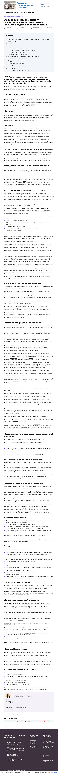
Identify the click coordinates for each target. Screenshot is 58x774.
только (11, 298)
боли (13, 449)
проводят (26, 588)
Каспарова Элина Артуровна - (20, 695)
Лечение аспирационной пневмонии (17, 67)
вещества (28, 199)
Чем (5, 416)
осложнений (36, 393)
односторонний (11, 365)
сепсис (41, 465)
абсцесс (25, 627)
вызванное (17, 467)
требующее (9, 230)
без (39, 557)
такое (7, 152)
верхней (35, 554)
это (27, 115)
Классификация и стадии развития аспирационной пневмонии (23, 56)
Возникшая (7, 408)
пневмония (15, 168)
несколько (43, 101)
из (16, 181)
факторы (29, 396)
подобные (17, 276)
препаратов (28, 623)
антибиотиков (30, 134)
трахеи (12, 130)
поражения (37, 454)
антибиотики (13, 614)
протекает (24, 306)
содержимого (14, 87)
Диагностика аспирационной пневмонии (18, 60)
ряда (45, 142)
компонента (46, 139)
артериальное (29, 506)
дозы (11, 623)
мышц (43, 244)
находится (21, 341)
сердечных (17, 506)
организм (38, 199)
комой (15, 238)
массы (26, 303)
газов (41, 536)
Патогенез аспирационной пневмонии (17, 54)
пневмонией (26, 642)
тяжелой (47, 117)
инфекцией (33, 664)
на (28, 101)
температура (45, 448)
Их (10, 620)
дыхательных (18, 328)
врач (40, 492)
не (22, 101)
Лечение (10, 45)
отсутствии (23, 610)
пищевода (23, 576)
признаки (15, 421)
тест (18, 530)
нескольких (33, 302)
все (52, 199)
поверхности (27, 350)
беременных (29, 117)
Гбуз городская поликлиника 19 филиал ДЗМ (33, 746)
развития (23, 359)
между (14, 379)
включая (6, 494)
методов (19, 548)
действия (26, 333)
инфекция (15, 381)
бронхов (35, 567)
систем (31, 468)
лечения (49, 152)
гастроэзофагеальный (9, 245)
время (48, 182)
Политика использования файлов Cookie (48, 760)
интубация (29, 128)
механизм (12, 364)
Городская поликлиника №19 (12, 12)
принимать (20, 620)
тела (29, 303)
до (21, 297)
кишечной (47, 136)
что (15, 105)
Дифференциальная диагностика (17, 65)
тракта (33, 248)
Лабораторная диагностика (16, 61)
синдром (30, 86)
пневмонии (42, 178)
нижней (19, 554)
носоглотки (7, 239)
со (39, 370)
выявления (15, 570)
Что (5, 152)
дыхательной (44, 416)
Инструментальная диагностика (17, 63)
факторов (21, 606)
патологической (49, 270)
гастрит (40, 222)
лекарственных (9, 634)
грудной (6, 297)
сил (10, 211)
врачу (25, 498)
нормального (42, 236)
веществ (12, 317)
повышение (41, 520)
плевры (18, 342)
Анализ (8, 520)
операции (12, 226)
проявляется (21, 204)
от (11, 98)
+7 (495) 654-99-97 (15, 745)
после (42, 168)
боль (48, 295)
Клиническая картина (13, 41)
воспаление (22, 168)
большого (8, 569)
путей (23, 328)
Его (51, 256)
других (19, 139)
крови (5, 382)
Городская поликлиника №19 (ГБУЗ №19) (25, 5)
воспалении (40, 410)
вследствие (7, 101)
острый (43, 474)
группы (24, 181)
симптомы (40, 286)
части (27, 373)
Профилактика (9, 676)
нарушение (46, 465)
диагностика (11, 594)
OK (55, 772)
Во (5, 504)
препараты (17, 603)
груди (17, 449)
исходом (48, 99)
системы (32, 535)
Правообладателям (47, 755)
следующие (16, 442)
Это (52, 236)
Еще (5, 474)
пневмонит (15, 86)
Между (14, 341)
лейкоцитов (47, 520)
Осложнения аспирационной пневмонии (18, 58)
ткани (39, 359)
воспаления (7, 105)
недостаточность (19, 205)
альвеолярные (13, 358)
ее (52, 179)
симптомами (48, 170)
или (47, 118)
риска (33, 396)
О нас (44, 762)
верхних (24, 427)
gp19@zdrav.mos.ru (14, 755)
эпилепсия (8, 218)
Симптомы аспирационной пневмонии (17, 52)
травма (17, 220)
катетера (14, 636)
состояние (38, 115)
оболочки (36, 268)
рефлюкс (35, 222)
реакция (25, 408)
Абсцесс (8, 452)
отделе (31, 554)
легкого (12, 452)
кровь (25, 381)
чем (18, 182)
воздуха (27, 633)
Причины (10, 43)
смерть (28, 205)
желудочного (7, 87)
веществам (15, 350)
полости (16, 128)
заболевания (7, 134)
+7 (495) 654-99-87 (11, 749)
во (11, 272)
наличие (23, 524)
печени (32, 470)
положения (37, 424)
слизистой (31, 268)
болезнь (13, 428)
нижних (19, 347)
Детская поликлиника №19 (28, 12)
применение (23, 134)
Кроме (5, 268)
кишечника (40, 136)
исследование (23, 541)
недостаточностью (27, 419)
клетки (42, 348)
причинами (48, 245)
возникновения (20, 439)
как (41, 134)
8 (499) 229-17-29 (46, 6)
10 (25, 178)
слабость (50, 302)
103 (17, 744)
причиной (15, 236)
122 (18, 741)
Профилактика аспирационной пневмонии (19, 70)
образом (31, 358)
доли (22, 554)
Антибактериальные (9, 603)
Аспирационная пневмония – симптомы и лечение (20, 47)
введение (18, 142)
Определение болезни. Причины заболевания (19, 48)
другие (22, 367)
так (49, 179)
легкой (8, 610)
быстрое (33, 104)
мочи (11, 524)
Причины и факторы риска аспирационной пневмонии (22, 50)
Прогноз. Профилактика (13, 68)
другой (41, 309)
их (4, 265)
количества (21, 327)
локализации (23, 661)
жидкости (32, 633)
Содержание (9, 35)
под (16, 226)
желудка (24, 193)
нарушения (7, 500)
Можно (6, 442)
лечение (23, 612)
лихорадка (15, 297)
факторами (22, 213)
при (51, 115)
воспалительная (19, 408)
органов (16, 552)
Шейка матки (8, 726)
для (9, 278)
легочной (27, 168)
